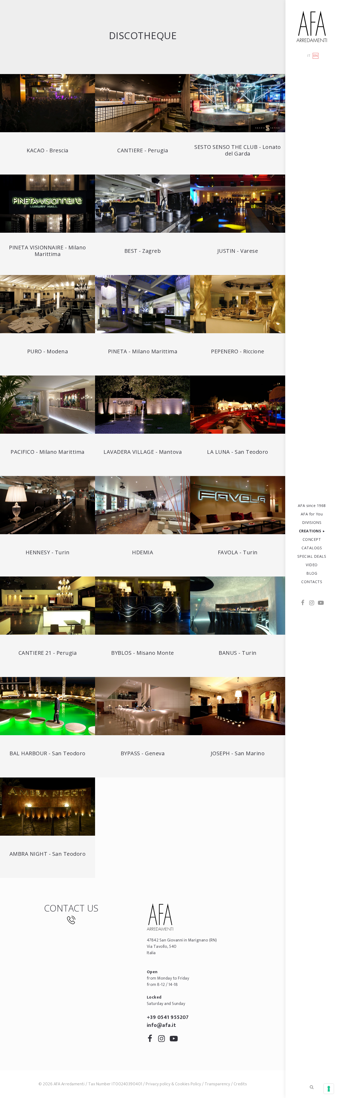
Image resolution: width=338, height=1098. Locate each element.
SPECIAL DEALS (311, 556)
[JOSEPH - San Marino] (237, 706)
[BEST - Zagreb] (142, 204)
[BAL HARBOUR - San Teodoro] (47, 706)
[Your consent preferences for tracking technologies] (329, 1089)
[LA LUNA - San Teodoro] (237, 405)
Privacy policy (158, 1084)
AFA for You (312, 513)
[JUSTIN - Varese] (237, 204)
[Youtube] (321, 603)
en (315, 56)
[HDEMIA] (142, 505)
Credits (240, 1084)
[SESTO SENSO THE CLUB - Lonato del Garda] (237, 103)
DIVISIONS (312, 522)
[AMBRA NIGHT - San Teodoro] (47, 806)
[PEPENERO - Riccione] (237, 304)
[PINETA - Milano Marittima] (142, 304)
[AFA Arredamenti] (311, 26)
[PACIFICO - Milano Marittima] (47, 405)
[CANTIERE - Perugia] (142, 103)
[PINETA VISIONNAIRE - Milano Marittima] (47, 204)
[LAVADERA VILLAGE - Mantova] (142, 405)
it (308, 56)
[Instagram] (312, 603)
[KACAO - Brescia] (47, 103)
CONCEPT (312, 539)
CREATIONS (310, 530)
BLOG (311, 573)
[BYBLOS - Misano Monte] (142, 606)
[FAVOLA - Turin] (237, 505)
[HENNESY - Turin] (47, 505)
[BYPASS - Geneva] (142, 706)
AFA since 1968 (312, 505)
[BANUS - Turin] (237, 606)
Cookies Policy (188, 1084)
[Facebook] (303, 603)
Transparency (217, 1084)
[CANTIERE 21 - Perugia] (47, 606)
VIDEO (312, 564)
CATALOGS (312, 547)
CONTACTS (311, 581)
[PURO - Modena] (47, 304)
